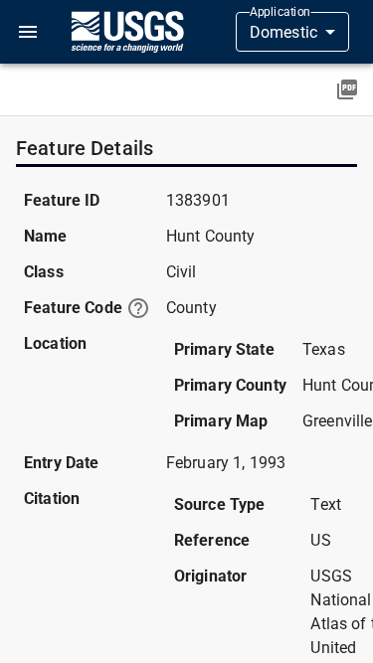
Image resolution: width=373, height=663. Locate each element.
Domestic (283, 32)
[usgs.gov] (127, 32)
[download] (347, 89)
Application (280, 12)
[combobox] (292, 32)
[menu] (28, 32)
